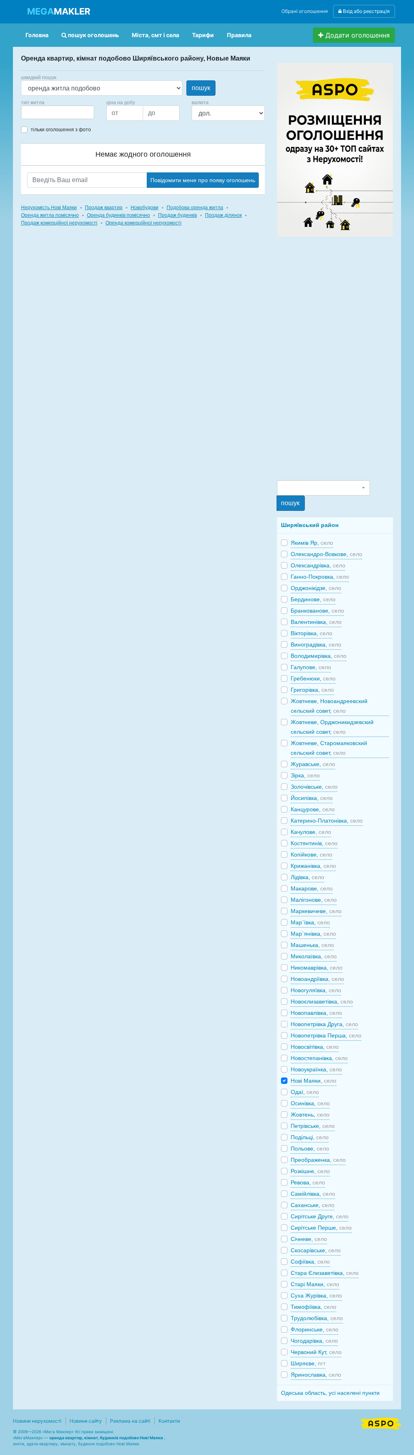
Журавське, (313, 764)
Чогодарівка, (314, 1340)
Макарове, (312, 888)
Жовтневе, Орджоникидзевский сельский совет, (332, 727)
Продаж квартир (104, 207)
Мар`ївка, (310, 922)
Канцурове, (313, 809)
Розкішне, (310, 1171)
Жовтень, (310, 1114)
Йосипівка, (312, 798)
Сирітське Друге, (320, 1216)
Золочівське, (314, 786)
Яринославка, (316, 1374)
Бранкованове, (317, 610)
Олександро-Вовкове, (326, 554)
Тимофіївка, (313, 1307)
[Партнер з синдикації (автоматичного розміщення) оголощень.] (381, 1423)
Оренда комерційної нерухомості (144, 223)
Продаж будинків (177, 215)
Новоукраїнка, (316, 1069)
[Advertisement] (337, 358)
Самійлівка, (313, 1193)
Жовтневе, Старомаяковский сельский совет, (329, 748)
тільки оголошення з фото (61, 129)
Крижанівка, (313, 866)
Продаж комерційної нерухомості (59, 223)
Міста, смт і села (155, 34)
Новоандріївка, (317, 979)
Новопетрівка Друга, (324, 1024)
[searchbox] (35, 112)
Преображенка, (318, 1160)
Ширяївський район (309, 525)
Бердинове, (313, 599)
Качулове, (311, 832)
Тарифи (203, 34)
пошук (201, 87)
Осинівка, (310, 1103)
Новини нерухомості (37, 1421)
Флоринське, (314, 1329)
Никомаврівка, (316, 967)
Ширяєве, (308, 1363)
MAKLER (58, 11)
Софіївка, (310, 1261)
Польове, (310, 1148)
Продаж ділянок (223, 215)
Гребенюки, (313, 678)
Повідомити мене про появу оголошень (202, 180)
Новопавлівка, (316, 1013)
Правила (239, 34)
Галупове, (311, 667)
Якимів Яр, (312, 543)
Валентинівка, (316, 622)
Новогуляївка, (316, 990)
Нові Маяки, (313, 1080)
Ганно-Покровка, (320, 576)
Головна (37, 34)
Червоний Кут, (316, 1352)
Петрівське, (313, 1126)
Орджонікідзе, (316, 588)
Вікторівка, (311, 633)
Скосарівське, (316, 1250)
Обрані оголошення (304, 11)
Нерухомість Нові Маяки (49, 207)
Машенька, (312, 945)
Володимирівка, (318, 656)
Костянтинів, (314, 843)
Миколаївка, (314, 956)
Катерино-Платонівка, (327, 820)
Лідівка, (307, 877)
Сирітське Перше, (321, 1227)
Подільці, (310, 1137)
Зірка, (305, 775)
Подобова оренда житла (195, 207)
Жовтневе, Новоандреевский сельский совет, (329, 706)
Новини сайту (86, 1421)
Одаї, (305, 1092)
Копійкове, (311, 854)
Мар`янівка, (313, 933)
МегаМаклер (28, 1437)
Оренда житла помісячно (50, 215)
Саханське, (312, 1205)
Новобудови (144, 207)
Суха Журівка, (316, 1295)
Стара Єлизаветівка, (325, 1273)
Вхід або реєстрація (366, 11)
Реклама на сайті (130, 1421)
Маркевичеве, (316, 911)
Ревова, (308, 1182)
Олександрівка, (318, 565)
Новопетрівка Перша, (326, 1035)
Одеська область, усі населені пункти (330, 1393)
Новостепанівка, (319, 1058)
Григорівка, (312, 690)
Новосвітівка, (315, 1046)
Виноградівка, (316, 644)
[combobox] (57, 112)
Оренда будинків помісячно (118, 215)
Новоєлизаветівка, (322, 1001)
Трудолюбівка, (317, 1318)
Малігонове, (314, 900)
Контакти (169, 1421)
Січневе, (309, 1239)
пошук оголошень (93, 34)
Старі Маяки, (315, 1284)
